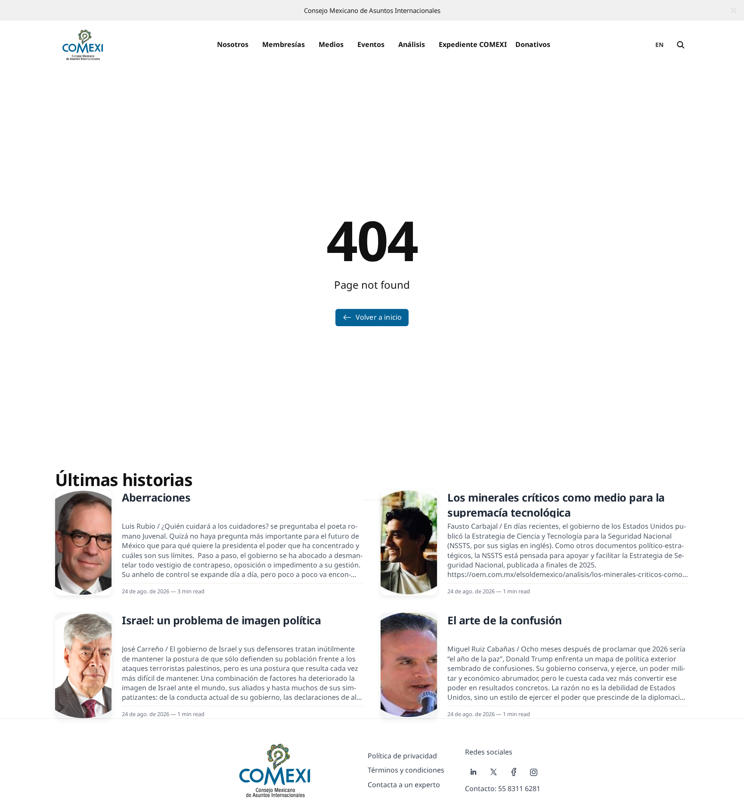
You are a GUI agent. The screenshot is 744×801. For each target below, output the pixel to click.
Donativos (532, 44)
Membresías (283, 44)
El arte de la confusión (504, 620)
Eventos (370, 44)
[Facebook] (514, 772)
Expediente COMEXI (473, 44)
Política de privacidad (402, 755)
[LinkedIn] (473, 772)
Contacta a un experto (404, 784)
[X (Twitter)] (494, 772)
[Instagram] (534, 772)
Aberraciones (156, 497)
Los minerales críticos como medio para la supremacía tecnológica (556, 505)
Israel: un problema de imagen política (221, 620)
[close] (734, 10)
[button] (232, 44)
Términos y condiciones (406, 770)
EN (659, 45)
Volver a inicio (379, 317)
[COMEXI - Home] (82, 44)
